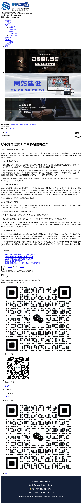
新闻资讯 (8, 132)
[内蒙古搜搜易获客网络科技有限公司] (16, 11)
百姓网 (13, 124)
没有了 (10, 267)
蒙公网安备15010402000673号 (42, 489)
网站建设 (33, 124)
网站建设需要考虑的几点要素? (19, 259)
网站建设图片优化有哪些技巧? (19, 257)
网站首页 (12, 128)
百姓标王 (27, 124)
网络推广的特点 (13, 261)
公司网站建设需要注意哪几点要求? (20, 255)
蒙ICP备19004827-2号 (45, 485)
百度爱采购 (20, 124)
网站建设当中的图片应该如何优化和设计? (23, 263)
